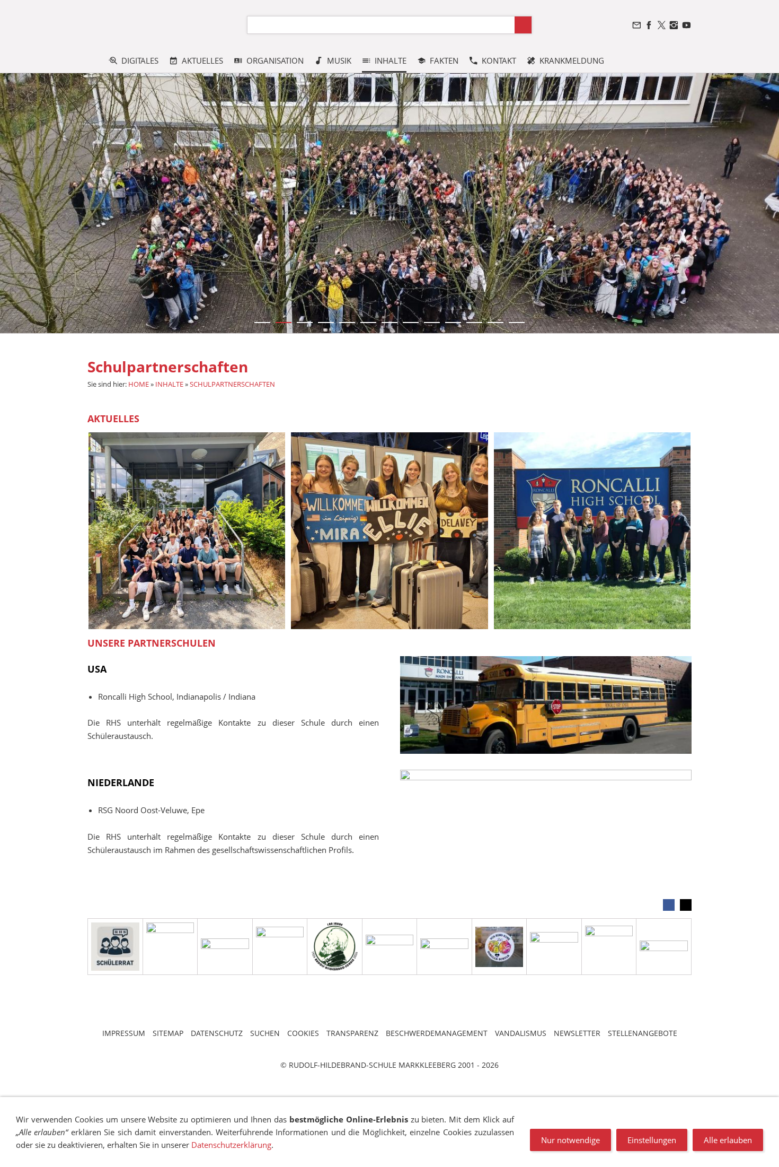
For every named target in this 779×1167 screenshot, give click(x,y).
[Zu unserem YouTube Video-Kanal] (686, 25)
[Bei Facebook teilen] (669, 905)
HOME (138, 384)
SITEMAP (168, 1033)
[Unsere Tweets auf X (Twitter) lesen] (661, 25)
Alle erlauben (728, 1140)
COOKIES (303, 1033)
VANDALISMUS (520, 1033)
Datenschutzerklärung (231, 1144)
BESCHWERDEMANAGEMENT (437, 1033)
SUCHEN (265, 1033)
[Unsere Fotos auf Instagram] (674, 25)
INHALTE (169, 384)
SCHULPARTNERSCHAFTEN (232, 384)
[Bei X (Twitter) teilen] (686, 905)
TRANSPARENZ (352, 1033)
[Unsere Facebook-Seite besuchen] (649, 25)
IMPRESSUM (123, 1033)
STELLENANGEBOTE (642, 1033)
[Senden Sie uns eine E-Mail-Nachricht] (636, 25)
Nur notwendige (570, 1140)
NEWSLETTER (577, 1033)
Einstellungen (651, 1140)
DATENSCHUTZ (217, 1033)
